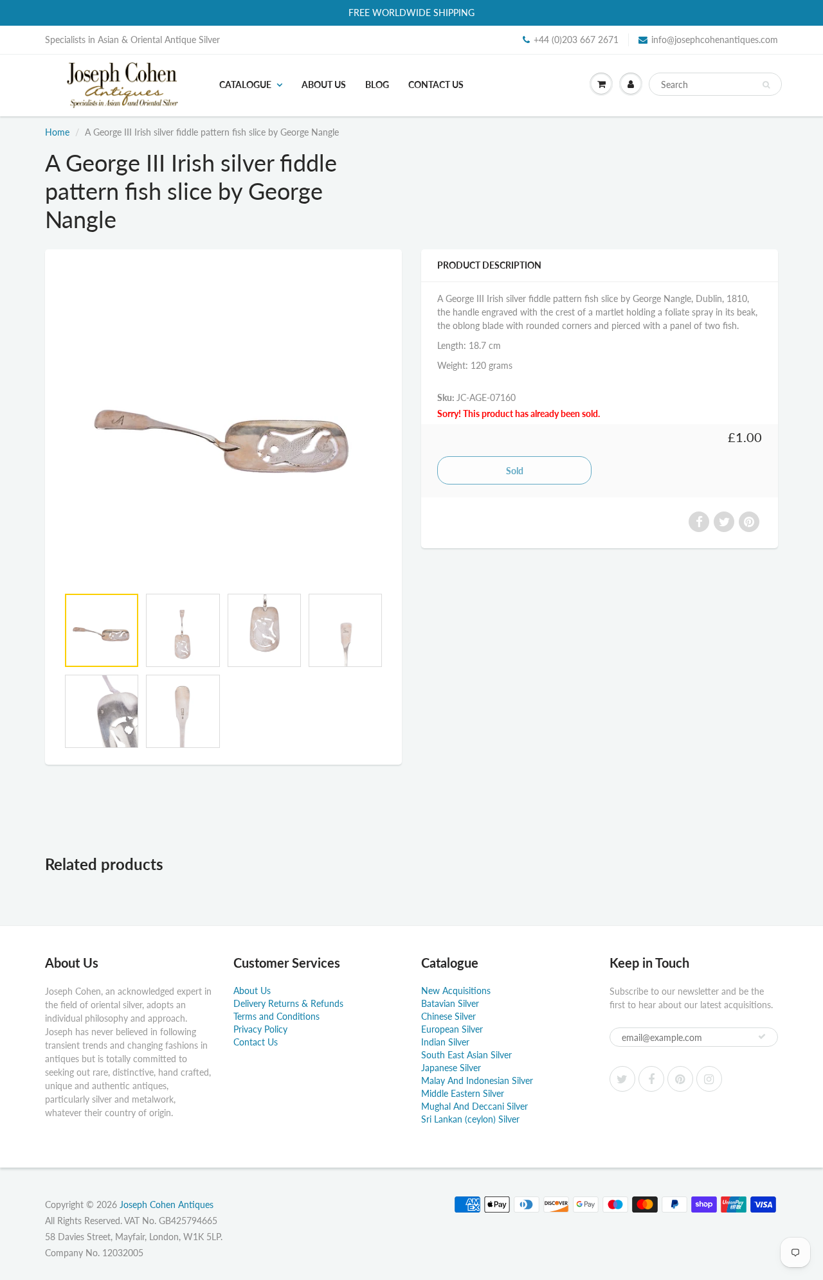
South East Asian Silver (466, 1054)
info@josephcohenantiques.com (714, 39)
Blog (377, 84)
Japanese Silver (451, 1067)
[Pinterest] (680, 1079)
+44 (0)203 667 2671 (576, 39)
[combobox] (715, 84)
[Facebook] (651, 1079)
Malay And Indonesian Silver (477, 1080)
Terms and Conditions (276, 1016)
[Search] (766, 85)
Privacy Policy (260, 1029)
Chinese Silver (448, 1016)
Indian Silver (445, 1041)
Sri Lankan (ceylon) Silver (470, 1119)
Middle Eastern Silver (462, 1093)
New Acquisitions (456, 990)
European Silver (452, 1029)
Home (57, 132)
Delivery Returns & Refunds (288, 1003)
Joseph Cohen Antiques (166, 1204)
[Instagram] (709, 1079)
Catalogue (245, 84)
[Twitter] (622, 1079)
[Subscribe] (761, 1036)
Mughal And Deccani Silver (474, 1106)
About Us (324, 84)
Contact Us (436, 84)
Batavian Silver (450, 1003)
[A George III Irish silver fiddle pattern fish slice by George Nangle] (223, 424)
